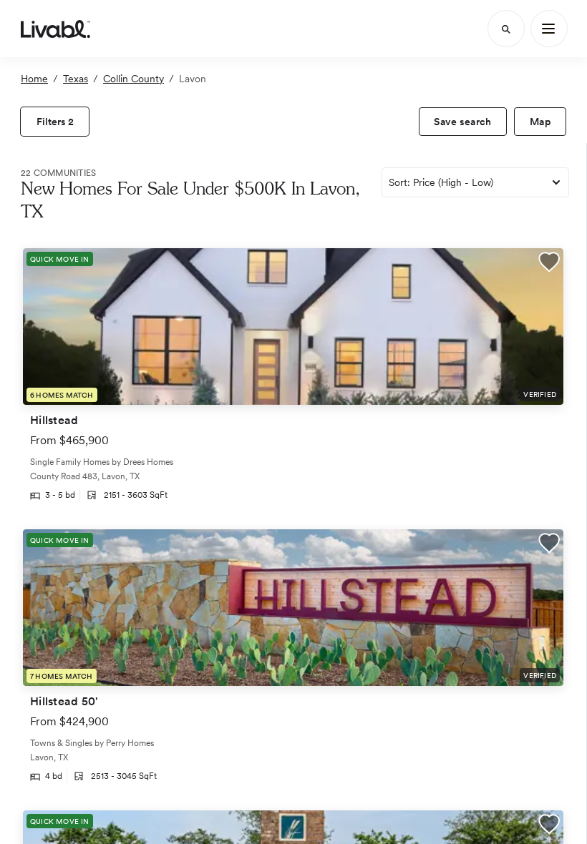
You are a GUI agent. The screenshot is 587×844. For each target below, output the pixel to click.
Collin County (133, 78)
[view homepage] (55, 28)
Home (34, 78)
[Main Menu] (549, 28)
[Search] (506, 28)
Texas (75, 78)
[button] (549, 263)
